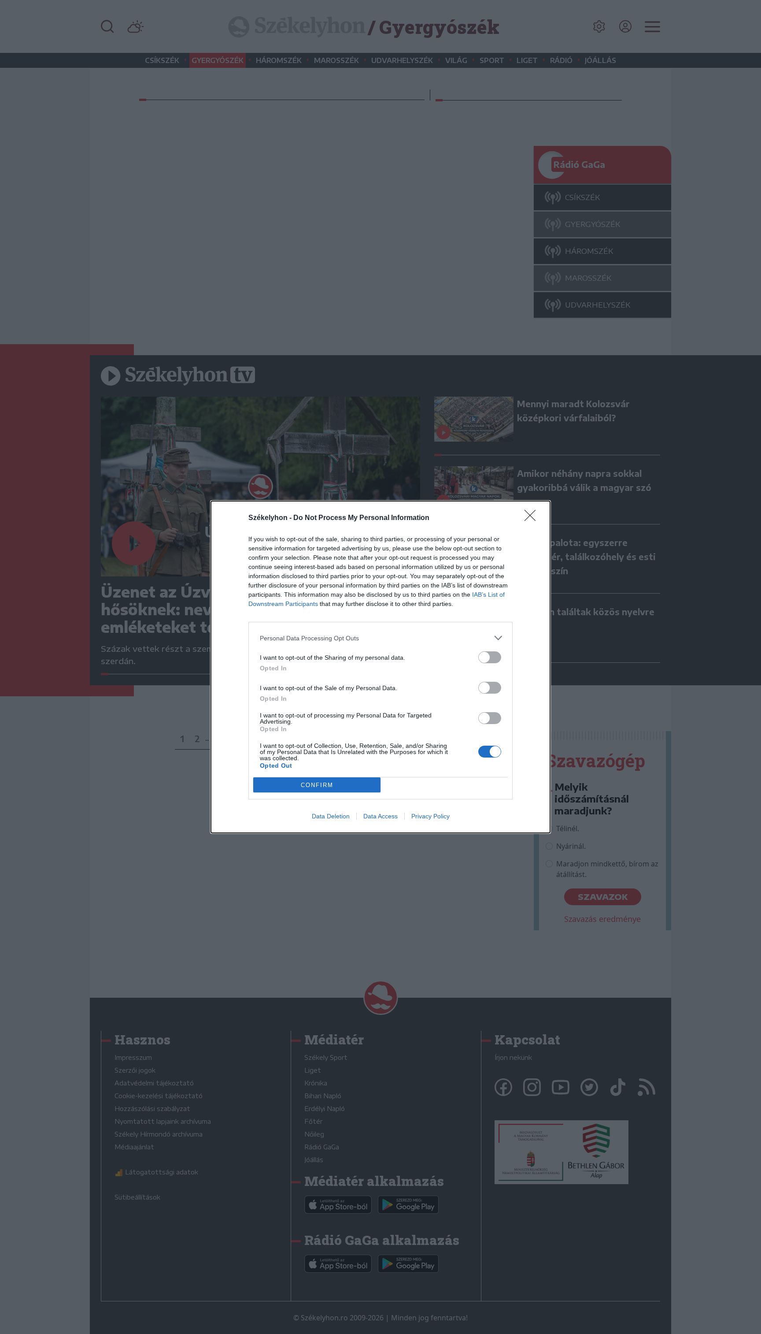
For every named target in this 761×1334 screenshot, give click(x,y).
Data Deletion (331, 816)
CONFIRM (317, 785)
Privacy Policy (430, 816)
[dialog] (380, 667)
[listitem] (380, 638)
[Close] (533, 518)
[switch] (489, 657)
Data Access (380, 816)
